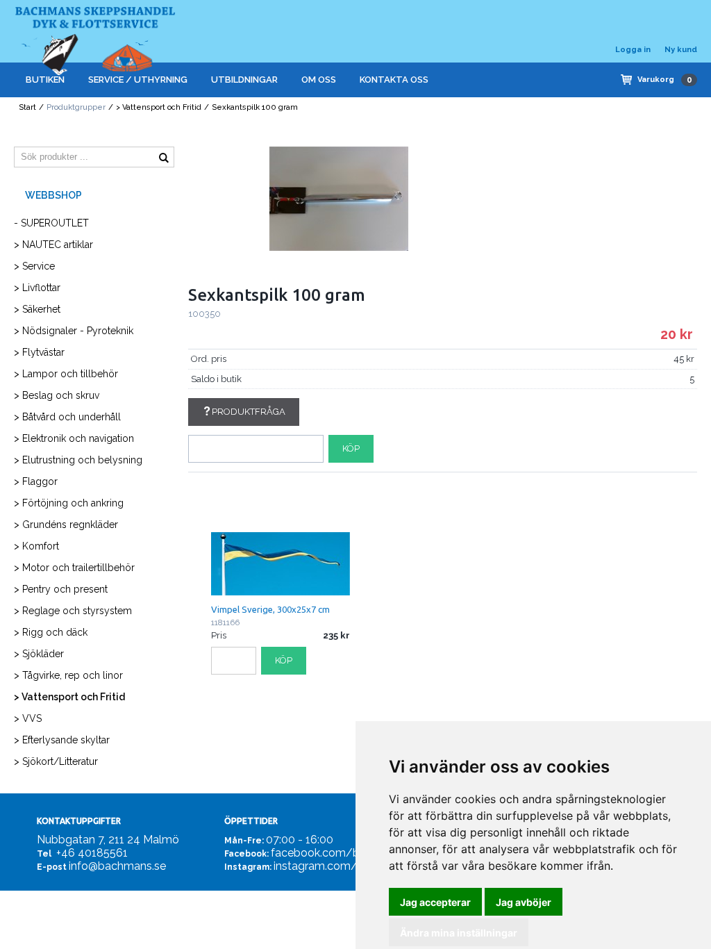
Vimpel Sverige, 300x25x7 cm (270, 609)
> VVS (28, 718)
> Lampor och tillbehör (66, 373)
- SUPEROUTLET (51, 223)
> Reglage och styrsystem (73, 610)
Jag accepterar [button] (435, 902)
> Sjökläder (39, 653)
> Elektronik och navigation (74, 438)
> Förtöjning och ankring (69, 503)
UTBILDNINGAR (244, 79)
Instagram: (247, 867)
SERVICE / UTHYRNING (137, 79)
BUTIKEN (45, 79)
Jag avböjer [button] (523, 902)
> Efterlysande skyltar (62, 739)
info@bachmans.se (117, 866)
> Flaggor (36, 481)
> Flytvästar (39, 352)
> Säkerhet (37, 309)
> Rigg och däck (50, 632)
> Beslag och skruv (56, 395)
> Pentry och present (61, 589)
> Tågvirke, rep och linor (68, 675)
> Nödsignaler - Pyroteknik (73, 330)
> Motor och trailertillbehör (74, 567)
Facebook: (246, 854)
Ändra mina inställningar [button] (458, 933)
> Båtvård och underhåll (67, 416)
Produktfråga (248, 411)
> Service (34, 266)
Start (27, 107)
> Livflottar (37, 287)
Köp (351, 448)
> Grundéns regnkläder (66, 524)
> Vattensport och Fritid (158, 107)
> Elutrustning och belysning (78, 459)
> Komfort (36, 546)
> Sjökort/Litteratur (56, 761)
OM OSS (318, 79)
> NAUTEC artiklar (53, 244)
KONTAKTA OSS (394, 79)
